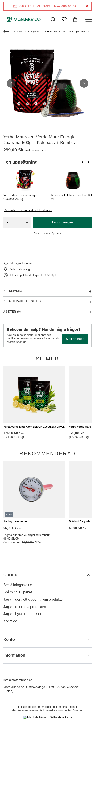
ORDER (10, 575)
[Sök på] (53, 19)
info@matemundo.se (17, 680)
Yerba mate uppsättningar (75, 31)
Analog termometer (15, 521)
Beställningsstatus (17, 585)
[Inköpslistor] (64, 19)
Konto (9, 639)
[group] (47, 83)
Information (14, 655)
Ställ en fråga (75, 338)
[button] (11, 83)
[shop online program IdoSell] (47, 717)
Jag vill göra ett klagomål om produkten (34, 599)
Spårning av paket (17, 592)
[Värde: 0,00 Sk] (75, 19)
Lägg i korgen (62, 222)
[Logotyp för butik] (23, 19)
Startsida (18, 31)
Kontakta (10, 621)
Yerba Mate (51, 31)
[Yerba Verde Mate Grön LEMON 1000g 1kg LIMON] (34, 394)
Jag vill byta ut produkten (22, 614)
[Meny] (88, 19)
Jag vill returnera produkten (24, 607)
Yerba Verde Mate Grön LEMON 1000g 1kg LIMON (34, 426)
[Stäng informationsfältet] (87, 6)
